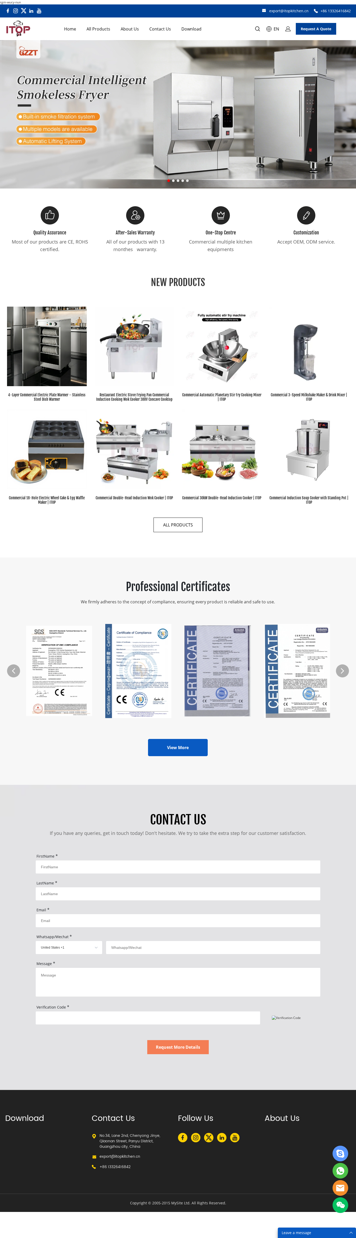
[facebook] (7, 11)
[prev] (13, 670)
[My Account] (288, 29)
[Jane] (340, 1153)
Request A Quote (316, 28)
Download (191, 29)
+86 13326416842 (336, 10)
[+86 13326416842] (316, 11)
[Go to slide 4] (182, 180)
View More (178, 747)
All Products (98, 29)
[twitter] (23, 11)
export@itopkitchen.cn (289, 10)
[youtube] (39, 11)
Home (70, 29)
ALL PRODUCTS (178, 525)
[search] (257, 29)
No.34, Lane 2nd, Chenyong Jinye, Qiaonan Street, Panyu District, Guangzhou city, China (130, 1141)
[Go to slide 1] (168, 180)
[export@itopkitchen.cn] (264, 11)
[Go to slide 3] (178, 180)
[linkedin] (31, 11)
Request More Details (178, 1047)
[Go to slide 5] (187, 180)
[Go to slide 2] (173, 180)
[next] (342, 670)
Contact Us (160, 29)
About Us (130, 29)
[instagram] (15, 11)
